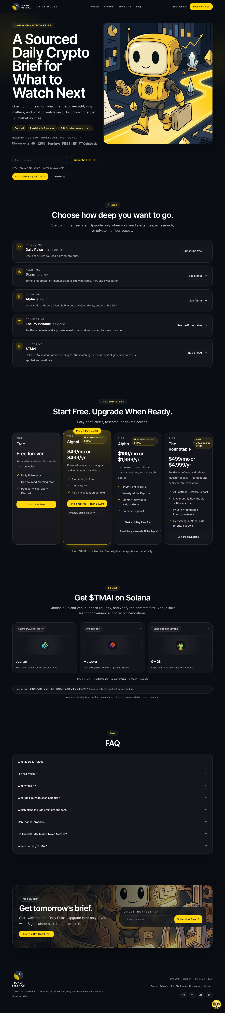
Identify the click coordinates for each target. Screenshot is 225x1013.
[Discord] (200, 995)
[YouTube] (192, 995)
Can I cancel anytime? (31, 822)
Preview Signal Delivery (82, 512)
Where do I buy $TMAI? (32, 846)
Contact (208, 986)
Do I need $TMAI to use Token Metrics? (42, 834)
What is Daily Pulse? (30, 761)
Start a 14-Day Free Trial (138, 522)
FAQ (138, 6)
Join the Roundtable (188, 536)
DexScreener (101, 678)
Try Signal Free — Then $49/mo (87, 503)
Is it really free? (27, 773)
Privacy (164, 986)
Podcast (94, 6)
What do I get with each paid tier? (39, 797)
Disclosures (195, 986)
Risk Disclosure (178, 986)
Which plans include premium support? (42, 810)
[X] (183, 995)
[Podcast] (209, 995)
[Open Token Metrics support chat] (216, 1004)
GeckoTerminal (118, 678)
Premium (108, 6)
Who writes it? (27, 785)
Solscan (144, 678)
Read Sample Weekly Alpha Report (139, 531)
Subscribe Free (201, 6)
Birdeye (133, 678)
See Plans (60, 176)
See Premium (180, 6)
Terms (154, 986)
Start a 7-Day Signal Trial (28, 176)
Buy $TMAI (125, 6)
